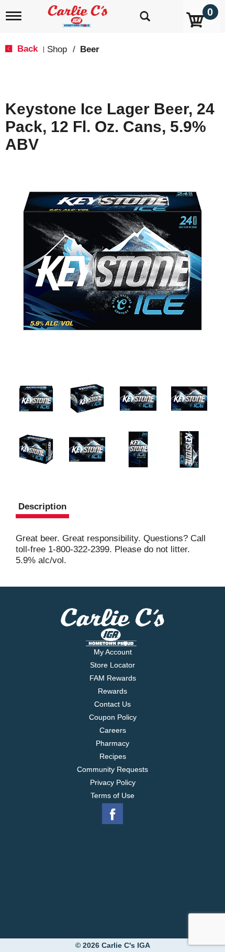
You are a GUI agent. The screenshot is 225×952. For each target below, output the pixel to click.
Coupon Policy (113, 717)
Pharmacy (112, 743)
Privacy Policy (113, 782)
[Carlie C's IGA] (79, 13)
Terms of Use (112, 795)
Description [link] (42, 506)
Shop (57, 49)
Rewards (112, 691)
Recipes (112, 756)
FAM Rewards (112, 678)
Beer (89, 49)
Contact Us (112, 704)
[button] (36, 398)
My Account (113, 652)
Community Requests (112, 769)
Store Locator (112, 665)
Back (26, 49)
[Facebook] (112, 814)
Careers (112, 730)
